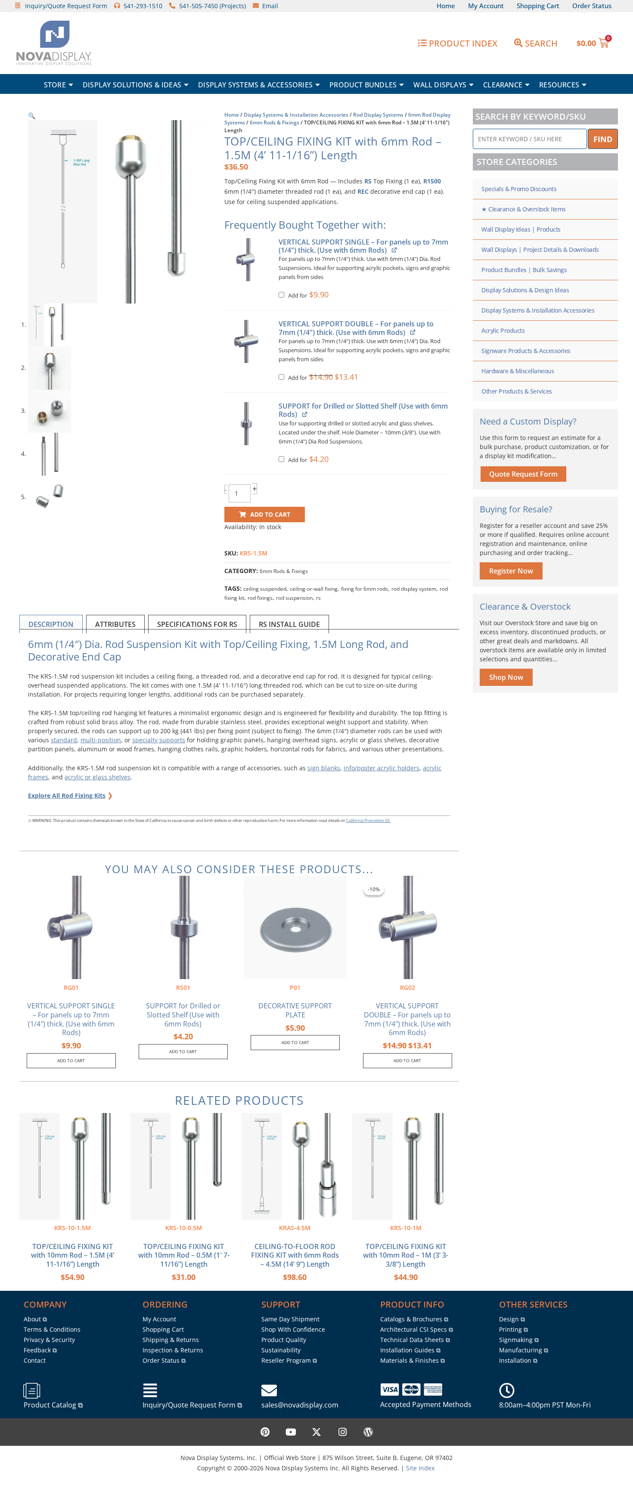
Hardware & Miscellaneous (517, 371)
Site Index (420, 1468)
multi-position (101, 740)
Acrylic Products (502, 330)
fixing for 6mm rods (364, 588)
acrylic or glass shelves (97, 777)
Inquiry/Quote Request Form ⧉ (192, 1405)
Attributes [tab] (115, 624)
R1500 (432, 181)
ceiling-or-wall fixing (314, 588)
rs (318, 597)
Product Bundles (363, 85)
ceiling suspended (264, 588)
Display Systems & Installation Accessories (296, 114)
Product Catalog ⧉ (53, 1405)
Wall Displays (439, 85)
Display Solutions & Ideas (132, 85)
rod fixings (260, 597)
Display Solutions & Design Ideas (525, 290)
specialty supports (158, 740)
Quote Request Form (523, 474)
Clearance (502, 85)
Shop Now (506, 677)
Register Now (511, 571)
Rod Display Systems (378, 114)
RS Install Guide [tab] (289, 624)
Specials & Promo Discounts (518, 189)
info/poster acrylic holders (381, 768)
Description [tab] (51, 624)
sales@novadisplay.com (299, 1405)
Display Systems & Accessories (255, 85)
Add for (307, 295)
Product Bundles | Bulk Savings (524, 270)
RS (368, 181)
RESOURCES (559, 85)
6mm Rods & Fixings (274, 122)
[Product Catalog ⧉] (31, 1390)
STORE (55, 85)
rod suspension (294, 597)
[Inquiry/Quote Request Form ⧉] (150, 1390)
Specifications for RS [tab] (197, 624)
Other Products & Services (516, 391)
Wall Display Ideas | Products (521, 229)
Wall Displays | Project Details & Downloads (540, 249)
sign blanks (323, 768)
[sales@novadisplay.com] (269, 1390)
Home (231, 114)
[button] (31, 116)
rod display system (413, 588)
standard (64, 740)
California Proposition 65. (368, 820)
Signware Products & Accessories (526, 351)
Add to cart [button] (71, 1060)
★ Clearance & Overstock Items (523, 209)
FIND (602, 139)
